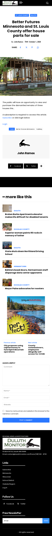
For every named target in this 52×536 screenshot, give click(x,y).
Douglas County (21, 229)
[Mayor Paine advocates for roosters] (7, 282)
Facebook (10, 504)
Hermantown (20, 266)
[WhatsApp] (37, 47)
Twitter (22, 504)
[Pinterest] (32, 47)
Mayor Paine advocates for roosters (24, 288)
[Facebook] (20, 47)
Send (46, 521)
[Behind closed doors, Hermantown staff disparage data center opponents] (7, 264)
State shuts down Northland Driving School (24, 253)
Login (5, 124)
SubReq (39, 129)
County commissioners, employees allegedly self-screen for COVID (36, 350)
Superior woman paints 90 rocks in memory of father (23, 234)
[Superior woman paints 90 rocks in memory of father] (7, 227)
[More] (41, 166)
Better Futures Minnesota (25, 129)
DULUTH (33, 15)
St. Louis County (22, 15)
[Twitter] (26, 47)
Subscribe (7, 117)
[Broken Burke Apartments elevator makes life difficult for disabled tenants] (7, 208)
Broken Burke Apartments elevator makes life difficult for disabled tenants (26, 215)
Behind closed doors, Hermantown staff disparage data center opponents (26, 271)
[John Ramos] (26, 143)
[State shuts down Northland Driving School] (7, 245)
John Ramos (18, 42)
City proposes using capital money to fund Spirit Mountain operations (14, 349)
